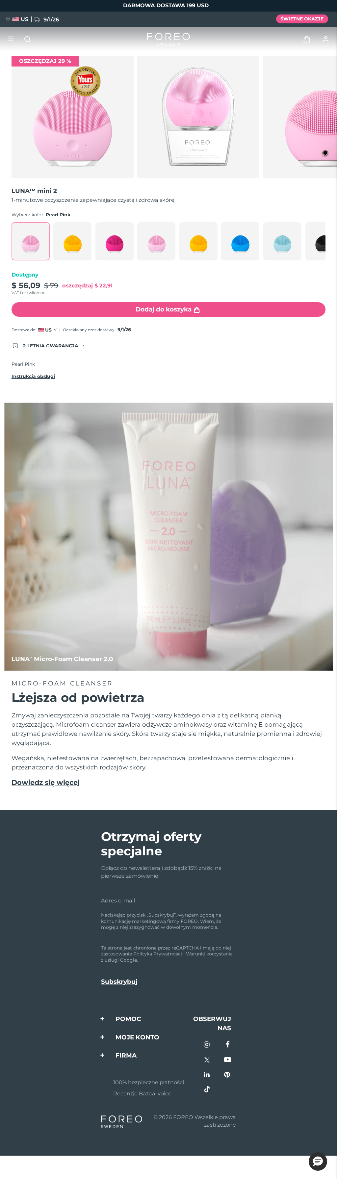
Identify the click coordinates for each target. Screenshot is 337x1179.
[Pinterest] (227, 1075)
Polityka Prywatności (157, 953)
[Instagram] (207, 1045)
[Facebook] (227, 1045)
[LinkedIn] (207, 1075)
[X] (207, 1060)
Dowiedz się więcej (46, 782)
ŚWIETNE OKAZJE (302, 18)
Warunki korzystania (209, 953)
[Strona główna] (168, 39)
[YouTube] (227, 1060)
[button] (318, 1161)
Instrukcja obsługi (33, 376)
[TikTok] (207, 1089)
